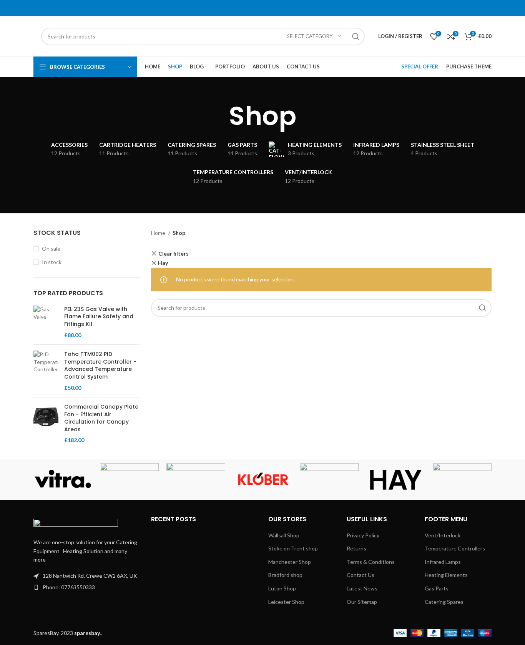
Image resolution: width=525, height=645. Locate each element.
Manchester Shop (289, 562)
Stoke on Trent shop (293, 548)
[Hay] (395, 479)
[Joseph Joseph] (329, 479)
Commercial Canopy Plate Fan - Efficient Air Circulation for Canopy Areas (101, 418)
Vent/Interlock (442, 535)
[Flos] (462, 479)
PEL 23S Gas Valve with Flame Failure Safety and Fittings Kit (98, 317)
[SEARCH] (356, 36)
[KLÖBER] (262, 479)
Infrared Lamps (443, 562)
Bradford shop (285, 575)
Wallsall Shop (283, 535)
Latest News (362, 588)
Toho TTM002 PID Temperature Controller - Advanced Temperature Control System (100, 366)
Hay (163, 262)
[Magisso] (129, 479)
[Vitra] (63, 479)
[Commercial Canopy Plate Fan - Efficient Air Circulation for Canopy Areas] (45, 423)
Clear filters (173, 253)
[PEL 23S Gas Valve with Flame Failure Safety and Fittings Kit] (45, 322)
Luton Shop (282, 588)
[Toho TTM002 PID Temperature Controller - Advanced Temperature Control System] (45, 371)
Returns (356, 548)
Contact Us (360, 575)
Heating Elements (446, 575)
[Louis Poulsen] (196, 479)
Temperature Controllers (455, 548)
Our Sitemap (362, 601)
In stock (51, 262)
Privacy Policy (363, 535)
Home (158, 232)
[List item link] (86, 587)
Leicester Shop (286, 601)
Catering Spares (444, 601)
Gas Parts (437, 588)
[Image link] (75, 524)
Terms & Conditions (371, 562)
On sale (51, 248)
